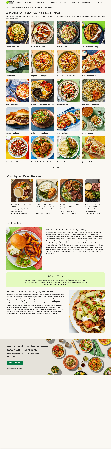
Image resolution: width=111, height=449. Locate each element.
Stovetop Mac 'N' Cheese (60, 245)
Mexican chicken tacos (77, 247)
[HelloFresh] (10, 2)
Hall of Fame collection (47, 309)
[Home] (8, 7)
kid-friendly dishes (21, 309)
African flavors (51, 249)
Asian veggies (93, 247)
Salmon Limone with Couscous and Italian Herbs (23, 305)
